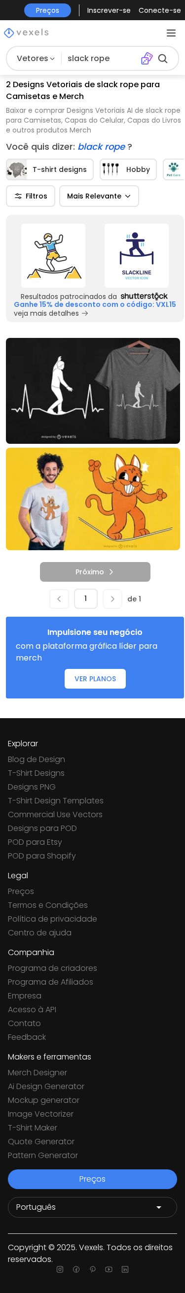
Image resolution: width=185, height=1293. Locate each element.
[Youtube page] (109, 1269)
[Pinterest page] (92, 1269)
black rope (102, 146)
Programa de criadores (52, 968)
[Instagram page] (60, 1269)
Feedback (27, 1037)
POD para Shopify (42, 856)
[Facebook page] (76, 1269)
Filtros (36, 196)
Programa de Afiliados (50, 982)
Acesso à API (32, 1009)
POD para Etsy (35, 842)
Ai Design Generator (46, 1086)
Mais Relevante (94, 196)
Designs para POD (42, 828)
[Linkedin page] (125, 1269)
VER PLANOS (95, 679)
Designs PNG (32, 787)
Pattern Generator (43, 1155)
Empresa (24, 995)
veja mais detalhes (46, 313)
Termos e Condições (48, 905)
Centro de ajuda (40, 932)
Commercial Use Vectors (55, 814)
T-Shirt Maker (32, 1127)
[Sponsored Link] (53, 256)
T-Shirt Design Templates (56, 800)
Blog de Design (36, 759)
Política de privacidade (52, 919)
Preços (21, 891)
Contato (24, 1023)
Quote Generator (41, 1141)
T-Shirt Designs (36, 773)
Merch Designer (37, 1072)
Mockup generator (43, 1100)
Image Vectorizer (41, 1114)
